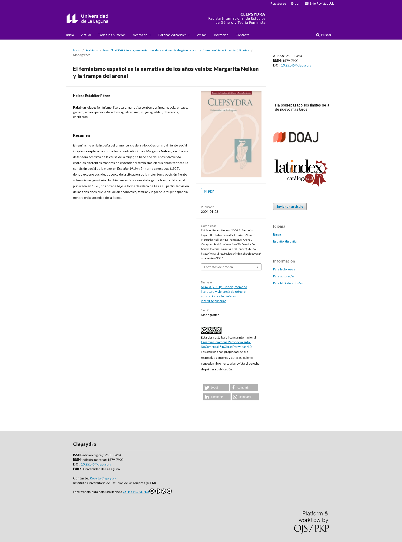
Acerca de (140, 35)
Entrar (295, 3)
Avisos (202, 35)
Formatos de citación (218, 267)
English (278, 234)
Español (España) (285, 241)
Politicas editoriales (172, 35)
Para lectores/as (284, 269)
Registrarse (278, 3)
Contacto (243, 35)
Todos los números (112, 35)
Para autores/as (284, 276)
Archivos (92, 50)
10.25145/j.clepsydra (296, 65)
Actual (86, 35)
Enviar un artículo (289, 206)
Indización (221, 35)
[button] (216, 387)
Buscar (326, 35)
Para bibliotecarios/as (288, 283)
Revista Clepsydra (103, 478)
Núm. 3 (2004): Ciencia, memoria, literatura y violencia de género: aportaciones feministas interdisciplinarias (176, 50)
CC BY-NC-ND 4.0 (136, 492)
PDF (211, 191)
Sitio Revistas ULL (321, 3)
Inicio (70, 35)
